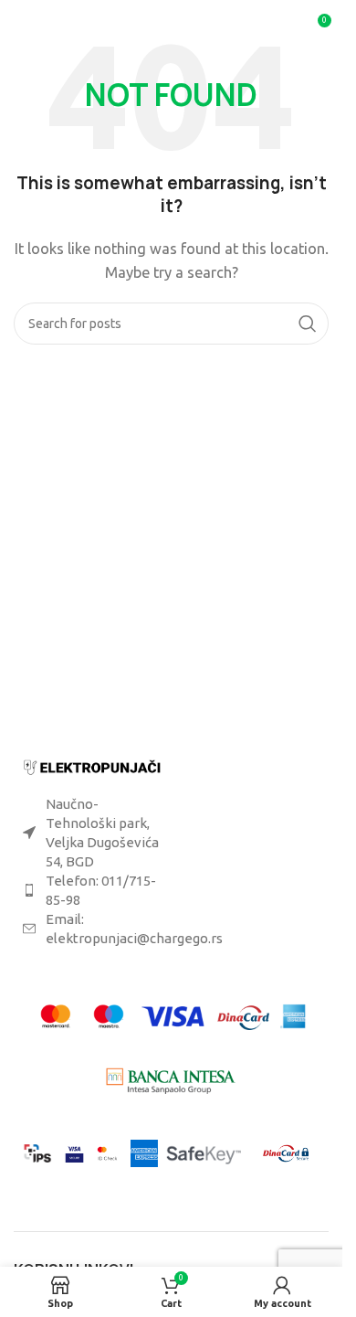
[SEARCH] (308, 324)
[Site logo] (174, 26)
